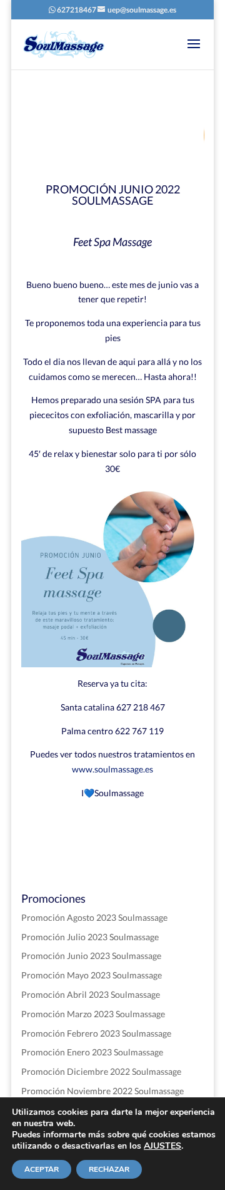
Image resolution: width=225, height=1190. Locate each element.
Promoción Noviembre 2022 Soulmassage (102, 1090)
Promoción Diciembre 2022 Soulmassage (101, 1071)
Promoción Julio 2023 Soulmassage (90, 936)
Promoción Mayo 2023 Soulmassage (91, 975)
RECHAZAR (109, 1169)
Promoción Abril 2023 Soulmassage (90, 994)
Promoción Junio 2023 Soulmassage (91, 955)
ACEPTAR (41, 1169)
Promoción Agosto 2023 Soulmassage (94, 917)
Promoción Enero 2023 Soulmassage (92, 1052)
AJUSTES (162, 1146)
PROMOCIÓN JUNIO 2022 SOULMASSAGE (113, 194)
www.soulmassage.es (112, 769)
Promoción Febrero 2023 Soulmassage (96, 1033)
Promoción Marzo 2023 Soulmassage (93, 1013)
